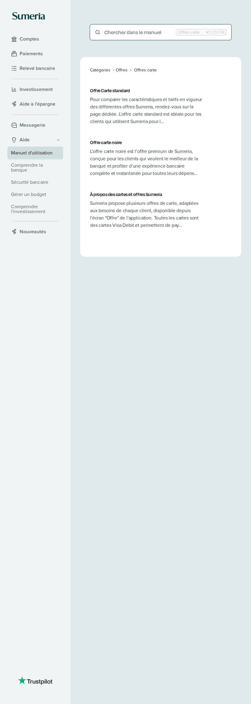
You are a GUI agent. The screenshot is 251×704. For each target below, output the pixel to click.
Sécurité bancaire (29, 182)
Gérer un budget (28, 194)
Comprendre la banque (27, 167)
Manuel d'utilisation (32, 152)
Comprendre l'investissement (28, 209)
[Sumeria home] (28, 16)
